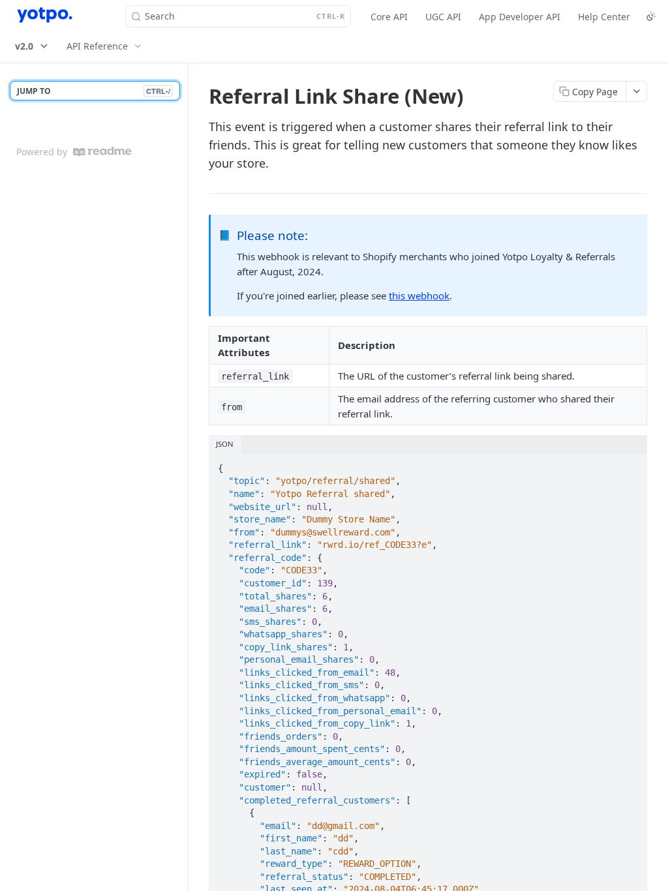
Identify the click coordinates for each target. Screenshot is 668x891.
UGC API (443, 16)
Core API (389, 16)
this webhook (419, 295)
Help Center (604, 16)
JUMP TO (93, 91)
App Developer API (519, 16)
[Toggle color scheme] (651, 16)
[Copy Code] (631, 464)
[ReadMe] (102, 152)
